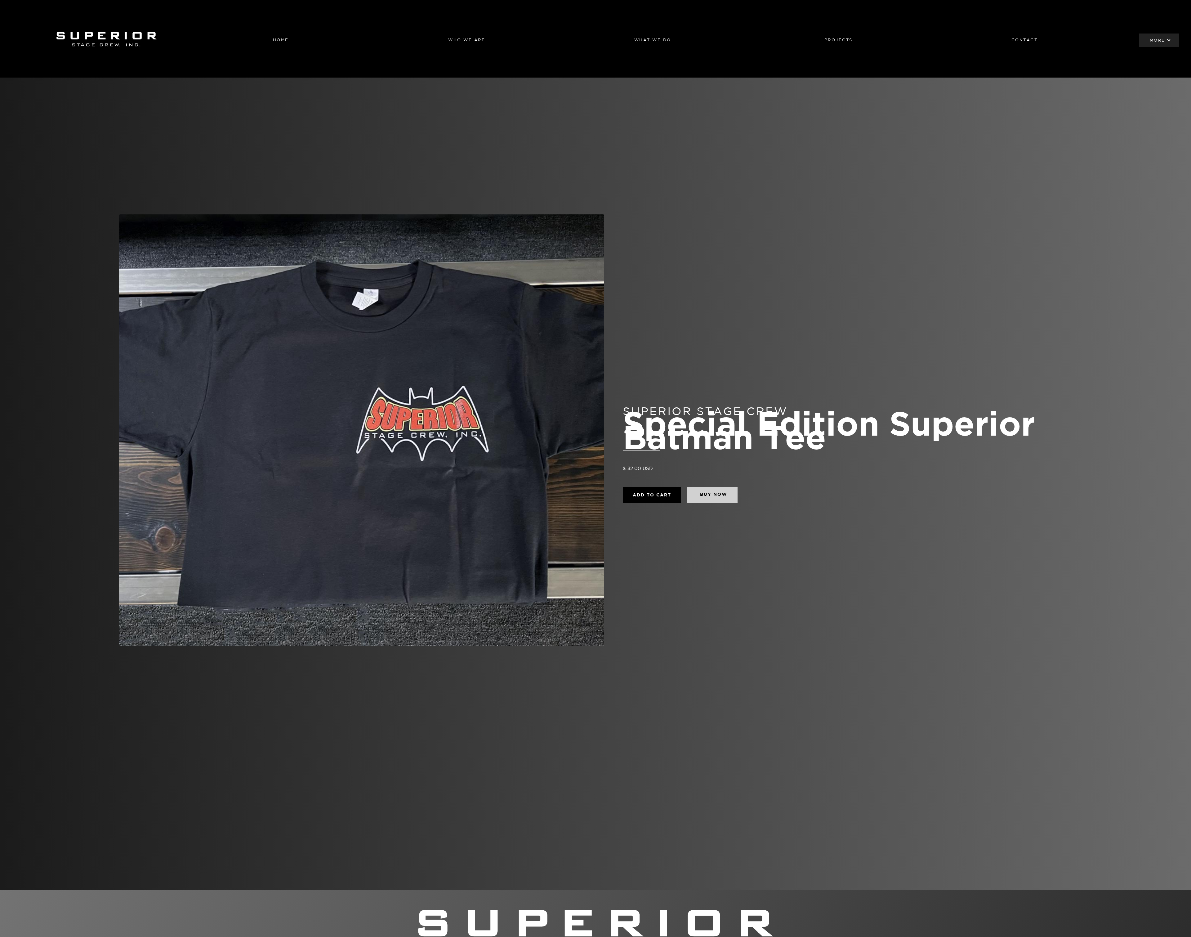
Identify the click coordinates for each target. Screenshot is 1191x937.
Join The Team (1159, 106)
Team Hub (1159, 93)
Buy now (713, 494)
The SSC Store (1159, 65)
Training (1159, 79)
